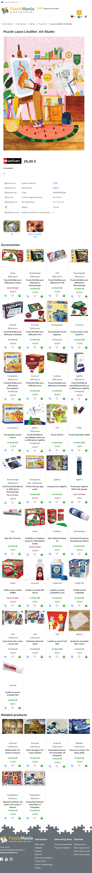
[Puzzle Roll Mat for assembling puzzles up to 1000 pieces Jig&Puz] (28, 451)
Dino (13, 531)
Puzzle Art (43, 24)
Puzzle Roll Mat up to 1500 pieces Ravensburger (79, 282)
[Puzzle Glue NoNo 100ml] (72, 450)
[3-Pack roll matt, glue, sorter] (28, 502)
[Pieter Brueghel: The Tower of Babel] (28, 766)
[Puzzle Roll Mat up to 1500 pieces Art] (28, 398)
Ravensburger (35, 273)
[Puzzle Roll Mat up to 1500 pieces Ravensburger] (72, 296)
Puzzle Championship (43, 865)
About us (38, 854)
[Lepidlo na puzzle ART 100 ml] (28, 605)
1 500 (55, 183)
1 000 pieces (13, 638)
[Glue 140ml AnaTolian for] (50, 554)
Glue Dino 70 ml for (13, 538)
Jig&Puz (79, 376)
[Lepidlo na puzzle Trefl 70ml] (50, 657)
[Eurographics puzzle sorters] (5, 450)
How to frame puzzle (82, 851)
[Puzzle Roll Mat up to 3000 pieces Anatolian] (50, 398)
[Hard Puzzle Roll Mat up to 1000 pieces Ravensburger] (5, 503)
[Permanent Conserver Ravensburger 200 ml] (72, 554)
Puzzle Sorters (57, 435)
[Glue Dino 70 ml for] (5, 554)
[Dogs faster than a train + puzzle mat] (5, 657)
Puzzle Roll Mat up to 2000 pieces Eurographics (13, 385)
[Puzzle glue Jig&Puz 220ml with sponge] (72, 502)
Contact (38, 868)
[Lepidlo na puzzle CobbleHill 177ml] (50, 605)
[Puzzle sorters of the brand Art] (72, 347)
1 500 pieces (21, 24)
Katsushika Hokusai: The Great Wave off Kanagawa (57, 752)
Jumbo (12, 273)
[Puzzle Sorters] (50, 450)
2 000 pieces (13, 747)
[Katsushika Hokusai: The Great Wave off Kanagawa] (50, 766)
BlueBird (79, 743)
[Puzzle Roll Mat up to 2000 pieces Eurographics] (5, 399)
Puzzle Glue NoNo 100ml (79, 435)
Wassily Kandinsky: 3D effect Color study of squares (12, 804)
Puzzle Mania (7, 24)
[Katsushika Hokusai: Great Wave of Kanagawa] (28, 818)
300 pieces (12, 798)
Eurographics (12, 376)
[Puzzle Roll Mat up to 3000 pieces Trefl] (50, 295)
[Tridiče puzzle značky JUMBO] (5, 605)
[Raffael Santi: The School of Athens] (5, 766)
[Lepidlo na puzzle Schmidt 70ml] (5, 708)
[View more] (12, 262)
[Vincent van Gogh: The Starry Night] (72, 766)
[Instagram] (11, 860)
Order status (39, 844)
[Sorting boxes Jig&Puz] (50, 502)
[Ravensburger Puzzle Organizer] (50, 347)
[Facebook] (1, 860)
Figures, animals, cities (35, 235)
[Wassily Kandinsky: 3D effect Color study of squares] (5, 818)
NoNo (79, 428)
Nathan (32, 24)
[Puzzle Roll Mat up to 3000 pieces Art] (28, 347)
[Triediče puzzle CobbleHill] (72, 605)
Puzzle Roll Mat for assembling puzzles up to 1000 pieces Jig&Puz (35, 437)
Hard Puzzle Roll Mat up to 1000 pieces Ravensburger (13, 489)
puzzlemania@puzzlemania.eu (12, 850)
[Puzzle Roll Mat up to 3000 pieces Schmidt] (5, 347)
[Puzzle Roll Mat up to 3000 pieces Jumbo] (5, 295)
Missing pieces (80, 844)
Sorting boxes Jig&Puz (57, 486)
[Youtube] (6, 860)
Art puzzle (35, 325)
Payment (38, 851)
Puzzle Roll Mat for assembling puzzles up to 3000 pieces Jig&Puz (79, 385)
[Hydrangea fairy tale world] (28, 657)
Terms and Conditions (43, 858)
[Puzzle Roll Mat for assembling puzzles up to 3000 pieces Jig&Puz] (72, 399)
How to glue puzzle (81, 848)
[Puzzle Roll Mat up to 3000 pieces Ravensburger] (28, 296)
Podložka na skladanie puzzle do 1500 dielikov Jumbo (35, 541)
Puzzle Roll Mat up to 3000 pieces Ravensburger (35, 282)
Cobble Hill (57, 583)
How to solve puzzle (82, 854)
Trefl (57, 273)
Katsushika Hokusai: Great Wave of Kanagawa (35, 804)
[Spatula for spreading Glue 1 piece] (72, 657)
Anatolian (57, 376)
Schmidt (12, 325)
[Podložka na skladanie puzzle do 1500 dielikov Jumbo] (28, 554)
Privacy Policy (40, 861)
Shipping (38, 848)
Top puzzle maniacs (62, 848)
